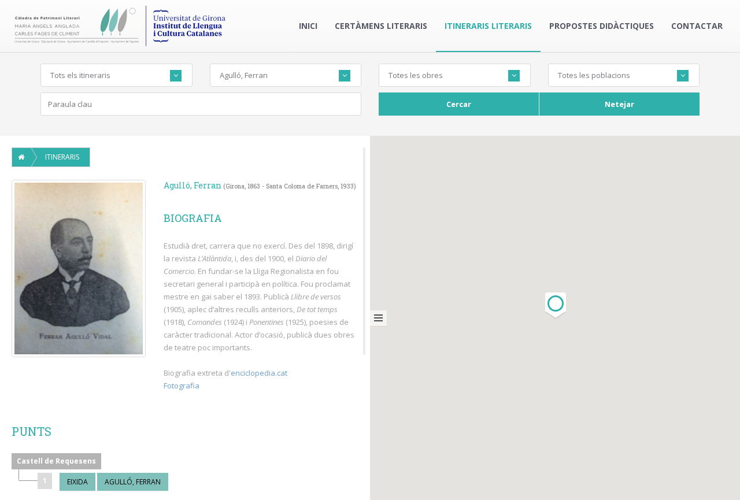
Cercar (458, 104)
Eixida (77, 482)
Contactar (697, 25)
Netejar (619, 104)
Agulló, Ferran (133, 482)
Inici (308, 25)
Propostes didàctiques (601, 25)
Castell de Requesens (56, 461)
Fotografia (181, 385)
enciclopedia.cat (259, 373)
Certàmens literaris (381, 25)
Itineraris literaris (488, 25)
